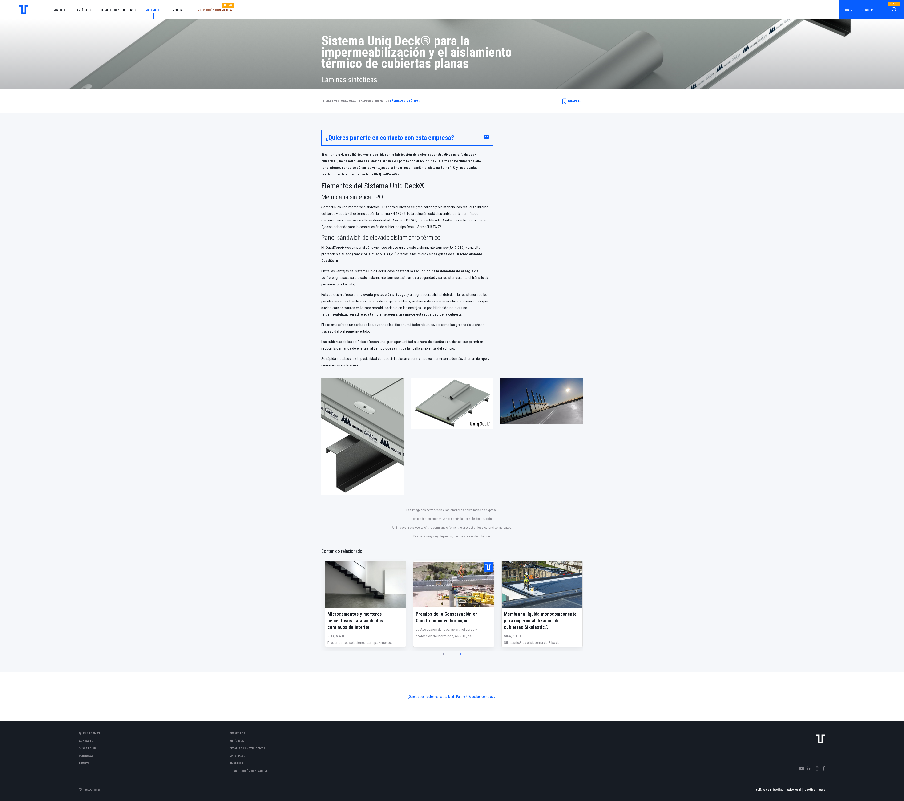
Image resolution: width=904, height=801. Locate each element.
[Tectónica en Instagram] (815, 768)
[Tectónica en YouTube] (800, 768)
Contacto (86, 741)
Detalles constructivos (118, 10)
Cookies (810, 789)
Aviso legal (794, 789)
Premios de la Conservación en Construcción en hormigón (447, 617)
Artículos (84, 10)
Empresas (177, 10)
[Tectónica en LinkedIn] (807, 768)
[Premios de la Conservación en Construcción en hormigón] (453, 584)
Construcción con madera (213, 10)
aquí (493, 697)
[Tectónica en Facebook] (822, 768)
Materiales (153, 10)
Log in (848, 10)
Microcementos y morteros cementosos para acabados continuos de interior (355, 620)
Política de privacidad (769, 789)
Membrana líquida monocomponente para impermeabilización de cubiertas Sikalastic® (540, 620)
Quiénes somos (89, 733)
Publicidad (86, 756)
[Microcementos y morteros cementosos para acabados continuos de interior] (365, 584)
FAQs (822, 789)
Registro (868, 10)
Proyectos (59, 10)
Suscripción (87, 748)
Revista (84, 763)
